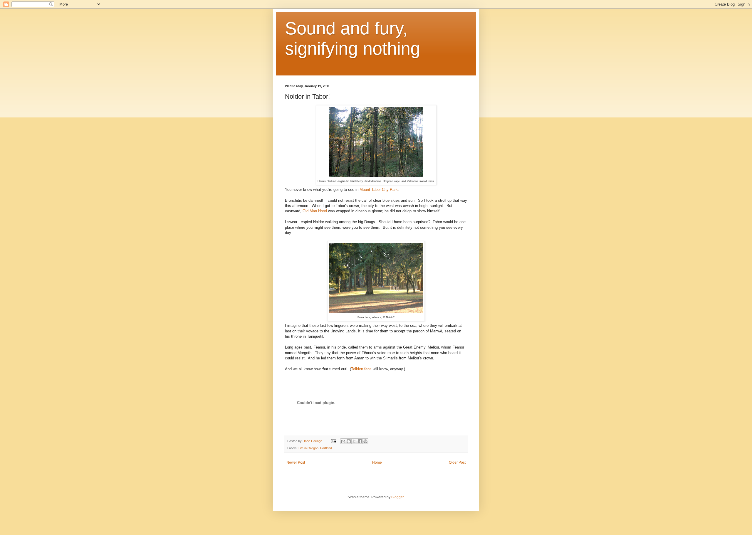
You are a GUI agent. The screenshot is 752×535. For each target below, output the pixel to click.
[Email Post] (333, 441)
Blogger (397, 497)
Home (377, 462)
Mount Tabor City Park (379, 189)
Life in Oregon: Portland (315, 448)
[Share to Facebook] (360, 441)
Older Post (457, 462)
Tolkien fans (361, 369)
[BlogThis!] (349, 441)
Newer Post (295, 462)
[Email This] (343, 441)
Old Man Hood (315, 211)
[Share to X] (354, 441)
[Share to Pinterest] (365, 441)
